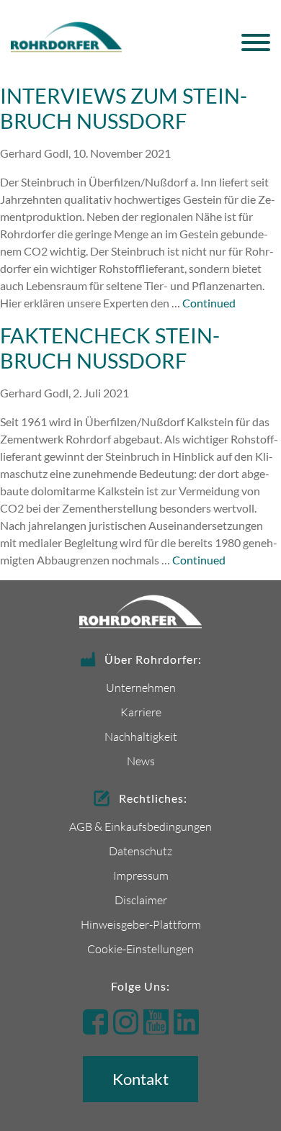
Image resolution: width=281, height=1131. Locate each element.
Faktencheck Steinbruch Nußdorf (110, 348)
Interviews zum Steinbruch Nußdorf (123, 108)
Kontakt (140, 1079)
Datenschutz (140, 850)
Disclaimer (141, 899)
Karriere (140, 711)
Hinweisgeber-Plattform (141, 924)
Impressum (141, 875)
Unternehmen (141, 687)
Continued (209, 303)
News (141, 760)
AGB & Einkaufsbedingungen (140, 826)
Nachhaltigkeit (140, 736)
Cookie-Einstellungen (140, 948)
